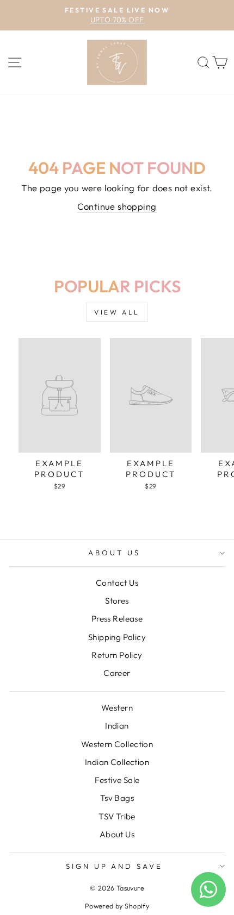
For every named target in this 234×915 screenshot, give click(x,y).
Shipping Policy (117, 637)
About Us (114, 552)
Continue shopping (116, 206)
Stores (116, 601)
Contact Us (117, 583)
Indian (116, 725)
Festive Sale (117, 780)
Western (117, 708)
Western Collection (117, 744)
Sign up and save (114, 866)
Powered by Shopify (117, 905)
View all (117, 312)
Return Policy (116, 655)
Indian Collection (117, 762)
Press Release (117, 618)
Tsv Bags (117, 798)
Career (116, 673)
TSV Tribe (117, 816)
